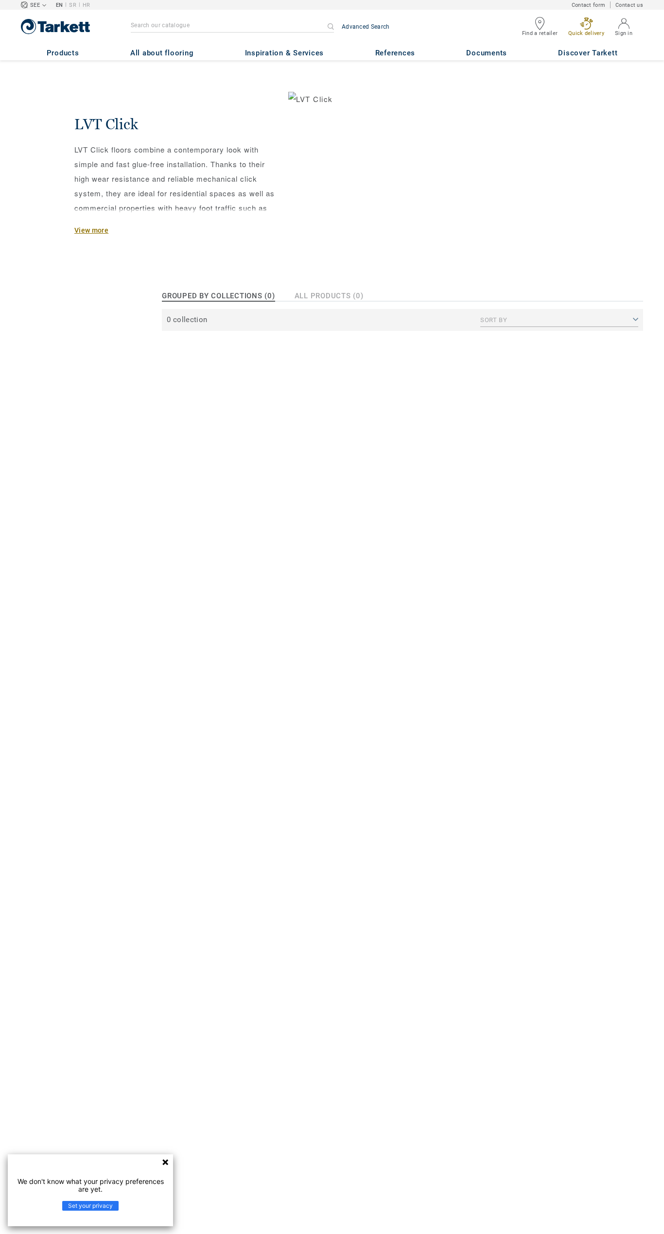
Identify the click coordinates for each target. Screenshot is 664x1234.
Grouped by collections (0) (218, 295)
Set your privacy (90, 1205)
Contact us (629, 5)
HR (86, 5)
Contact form (588, 5)
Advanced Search (366, 26)
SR (72, 5)
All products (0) (329, 295)
